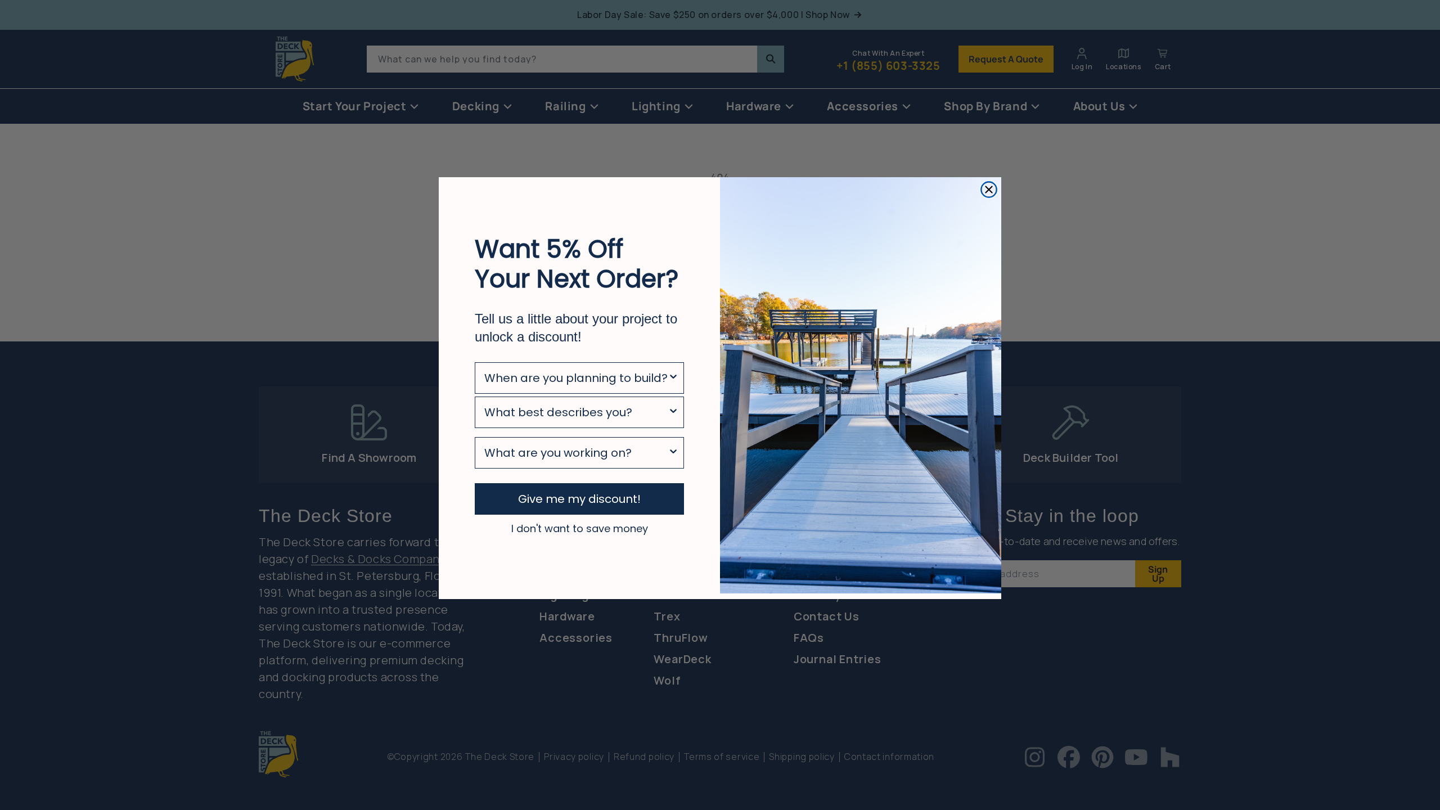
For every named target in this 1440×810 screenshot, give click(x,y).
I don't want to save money (579, 528)
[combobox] (576, 378)
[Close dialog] (989, 189)
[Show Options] (673, 378)
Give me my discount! (579, 499)
